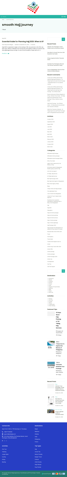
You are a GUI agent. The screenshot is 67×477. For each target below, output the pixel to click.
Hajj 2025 (4, 38)
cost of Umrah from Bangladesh (54, 193)
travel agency (50, 236)
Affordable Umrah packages (53, 155)
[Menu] (62, 16)
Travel (48, 234)
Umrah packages (51, 254)
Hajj (48, 205)
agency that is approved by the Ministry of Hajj (54, 164)
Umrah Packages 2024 (52, 256)
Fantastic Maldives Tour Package (60, 366)
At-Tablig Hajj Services (52, 173)
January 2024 (50, 141)
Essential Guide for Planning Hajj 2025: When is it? (23, 41)
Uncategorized (50, 261)
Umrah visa (49, 259)
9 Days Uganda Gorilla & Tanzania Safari (59, 413)
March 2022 (49, 146)
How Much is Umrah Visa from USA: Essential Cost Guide (59, 401)
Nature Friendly (38, 454)
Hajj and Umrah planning (52, 215)
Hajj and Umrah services (52, 217)
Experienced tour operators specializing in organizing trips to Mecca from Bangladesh (54, 201)
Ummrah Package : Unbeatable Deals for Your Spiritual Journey (56, 82)
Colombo (51, 281)
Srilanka (61, 372)
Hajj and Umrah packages (52, 212)
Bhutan (50, 279)
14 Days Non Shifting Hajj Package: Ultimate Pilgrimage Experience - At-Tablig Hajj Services (55, 79)
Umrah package (50, 251)
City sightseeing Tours (52, 191)
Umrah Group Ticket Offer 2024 (54, 246)
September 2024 (51, 121)
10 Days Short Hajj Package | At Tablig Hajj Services (59, 320)
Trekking (4, 451)
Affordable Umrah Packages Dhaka (54, 158)
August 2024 (50, 124)
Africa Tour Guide (51, 160)
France (50, 284)
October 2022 (50, 144)
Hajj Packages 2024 (51, 225)
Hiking (50, 302)
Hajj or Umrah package (52, 220)
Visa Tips (49, 264)
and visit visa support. (52, 171)
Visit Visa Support (51, 266)
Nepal (50, 290)
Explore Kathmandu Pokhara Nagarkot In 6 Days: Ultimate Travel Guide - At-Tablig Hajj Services (56, 96)
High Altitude (38, 464)
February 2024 (50, 139)
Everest (50, 282)
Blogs (48, 186)
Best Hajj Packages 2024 (52, 178)
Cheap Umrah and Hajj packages (54, 188)
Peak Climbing (52, 305)
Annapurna (51, 278)
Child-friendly (38, 462)
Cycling (50, 301)
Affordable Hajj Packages (52, 153)
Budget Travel (38, 456)
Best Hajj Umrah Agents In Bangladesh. (55, 181)
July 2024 (49, 126)
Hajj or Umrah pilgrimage (52, 222)
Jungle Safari (52, 304)
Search (63, 39)
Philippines (58, 353)
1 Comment (32, 44)
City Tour (51, 300)
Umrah (48, 244)
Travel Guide (50, 239)
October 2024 (50, 119)
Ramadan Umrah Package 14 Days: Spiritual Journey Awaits (55, 99)
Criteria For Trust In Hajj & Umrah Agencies (54, 197)
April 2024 (49, 134)
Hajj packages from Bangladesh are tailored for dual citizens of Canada (55, 228)
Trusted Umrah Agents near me (54, 241)
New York (51, 292)
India (50, 285)
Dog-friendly (38, 467)
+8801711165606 (8, 431)
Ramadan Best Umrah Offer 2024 (54, 231)
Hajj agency (49, 210)
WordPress (5, 474)
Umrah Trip (37, 451)
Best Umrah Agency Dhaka (53, 183)
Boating (50, 298)
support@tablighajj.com (10, 434)
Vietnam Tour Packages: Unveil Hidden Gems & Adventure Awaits (60, 388)
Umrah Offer (50, 249)
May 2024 (49, 131)
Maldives (51, 288)
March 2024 (50, 136)
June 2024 (49, 129)
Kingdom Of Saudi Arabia (54, 286)
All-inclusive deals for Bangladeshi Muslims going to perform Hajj (54, 168)
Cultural (37, 459)
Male (50, 289)
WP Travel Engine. (32, 472)
